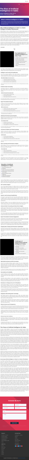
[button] (26, 1)
